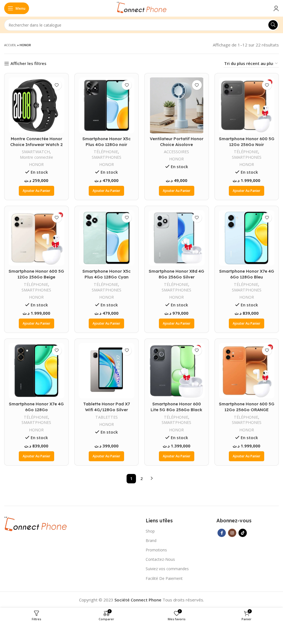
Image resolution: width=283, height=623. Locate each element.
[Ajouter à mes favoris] (57, 85)
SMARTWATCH (36, 151)
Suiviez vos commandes (167, 568)
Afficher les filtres (28, 63)
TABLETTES (106, 417)
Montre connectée (36, 157)
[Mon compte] (276, 8)
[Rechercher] (273, 25)
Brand (151, 540)
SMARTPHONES (106, 157)
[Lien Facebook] (222, 533)
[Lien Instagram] (232, 533)
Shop (150, 531)
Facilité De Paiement (164, 578)
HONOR (36, 164)
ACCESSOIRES (176, 151)
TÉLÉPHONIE (106, 151)
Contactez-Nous (160, 559)
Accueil (10, 45)
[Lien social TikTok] (243, 533)
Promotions (156, 549)
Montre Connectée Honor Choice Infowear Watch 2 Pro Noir (36, 144)
